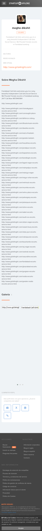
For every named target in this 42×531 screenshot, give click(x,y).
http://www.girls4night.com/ (17, 67)
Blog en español (29, 451)
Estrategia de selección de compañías (15, 470)
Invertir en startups (9, 450)
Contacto (27, 458)
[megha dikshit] (10, 307)
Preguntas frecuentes (10, 453)
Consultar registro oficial (9, 512)
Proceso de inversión (10, 473)
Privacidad (6, 493)
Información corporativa (32, 445)
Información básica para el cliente (14, 490)
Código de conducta (9, 486)
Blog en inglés (28, 448)
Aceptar (21, 528)
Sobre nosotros (29, 454)
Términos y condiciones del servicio (15, 477)
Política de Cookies (9, 496)
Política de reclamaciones (11, 480)
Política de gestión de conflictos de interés (17, 483)
